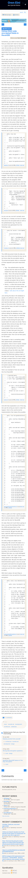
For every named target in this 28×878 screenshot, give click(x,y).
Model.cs (6, 165)
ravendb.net (11, 724)
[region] (14, 148)
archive (16, 14)
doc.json (6, 210)
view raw (22, 165)
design (13, 743)
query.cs (6, 399)
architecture (7, 726)
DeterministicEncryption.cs (10, 634)
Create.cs (6, 248)
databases (14, 726)
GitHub (17, 165)
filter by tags (7, 14)
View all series (5, 816)
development (18, 724)
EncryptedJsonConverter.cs (10, 506)
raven (5, 724)
